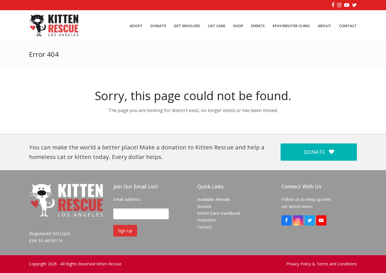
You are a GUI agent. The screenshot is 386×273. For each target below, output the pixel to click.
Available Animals (213, 199)
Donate (204, 206)
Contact (204, 227)
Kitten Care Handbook (218, 213)
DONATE (314, 151)
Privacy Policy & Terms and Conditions (321, 263)
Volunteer (206, 220)
